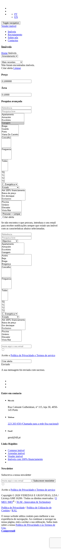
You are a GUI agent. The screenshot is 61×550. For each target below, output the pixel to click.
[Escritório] (12, 120)
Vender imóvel (8, 26)
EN (16, 17)
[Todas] (4, 161)
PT (15, 14)
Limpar (17, 68)
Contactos (13, 40)
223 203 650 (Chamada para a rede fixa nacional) (33, 423)
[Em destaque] (13, 196)
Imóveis (12, 31)
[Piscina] (11, 202)
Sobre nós (13, 37)
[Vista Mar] (11, 210)
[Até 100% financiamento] (13, 190)
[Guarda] (10, 129)
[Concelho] (6, 138)
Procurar (7, 214)
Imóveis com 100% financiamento (25, 459)
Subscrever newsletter (43, 481)
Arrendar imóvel (16, 453)
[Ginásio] (11, 205)
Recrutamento (15, 34)
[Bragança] (16, 264)
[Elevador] (11, 207)
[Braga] (10, 126)
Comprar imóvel (16, 450)
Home (4, 53)
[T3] (3, 181)
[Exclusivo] (13, 199)
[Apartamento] (12, 114)
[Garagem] (12, 123)
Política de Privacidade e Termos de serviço (33, 355)
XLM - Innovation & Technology (33, 502)
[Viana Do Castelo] (10, 134)
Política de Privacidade (13, 507)
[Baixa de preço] (13, 193)
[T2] (3, 178)
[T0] (3, 172)
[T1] (3, 175)
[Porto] (10, 131)
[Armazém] (12, 117)
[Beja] (16, 258)
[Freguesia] (6, 149)
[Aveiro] (16, 255)
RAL (14, 510)
